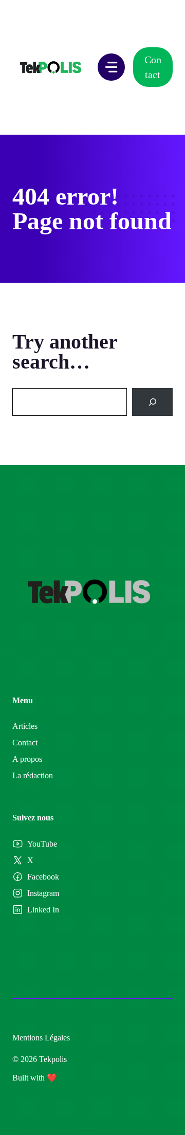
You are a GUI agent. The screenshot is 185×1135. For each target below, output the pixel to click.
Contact (152, 67)
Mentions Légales (41, 1037)
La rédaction (32, 775)
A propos (27, 759)
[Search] (152, 401)
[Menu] (111, 67)
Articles (25, 726)
